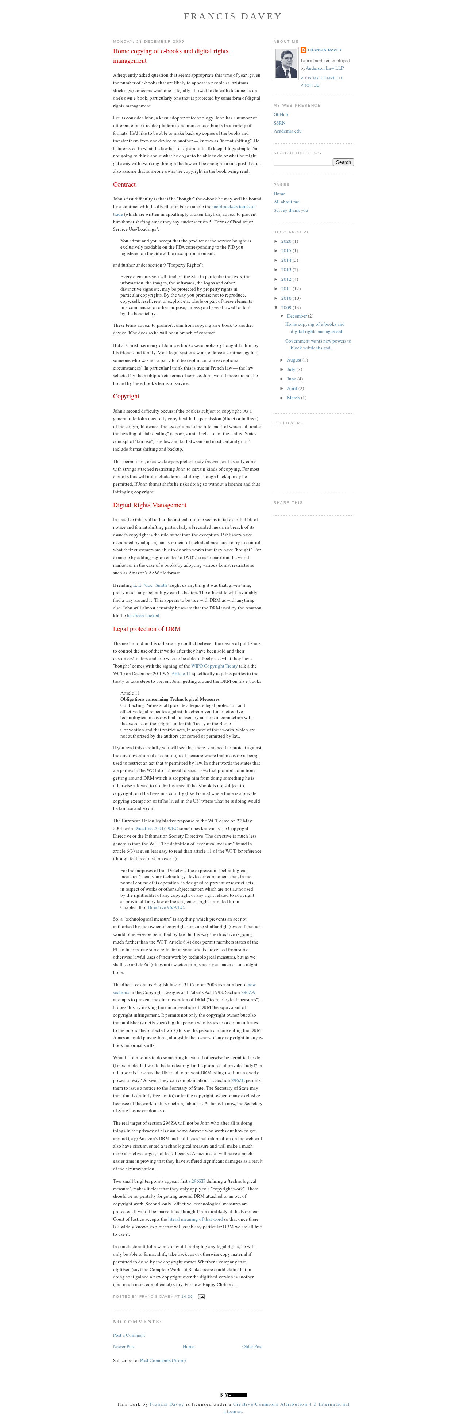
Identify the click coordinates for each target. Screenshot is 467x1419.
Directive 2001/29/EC (156, 828)
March (294, 397)
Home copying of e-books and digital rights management (170, 55)
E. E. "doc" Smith (150, 585)
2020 (287, 241)
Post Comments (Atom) (163, 1360)
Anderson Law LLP (324, 68)
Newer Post (124, 1346)
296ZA (248, 992)
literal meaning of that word (195, 1219)
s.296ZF (196, 1181)
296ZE (238, 1080)
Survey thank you (291, 210)
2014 (287, 260)
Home (188, 1346)
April (292, 388)
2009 (287, 307)
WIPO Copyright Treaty (214, 665)
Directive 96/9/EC (166, 907)
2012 (287, 279)
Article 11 (181, 673)
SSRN (279, 122)
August (294, 359)
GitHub (281, 114)
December (297, 316)
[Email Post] (200, 1296)
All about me (286, 201)
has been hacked (143, 615)
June (292, 378)
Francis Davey (233, 16)
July (292, 369)
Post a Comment (129, 1335)
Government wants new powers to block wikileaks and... (318, 344)
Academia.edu (288, 130)
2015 (287, 250)
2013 (287, 269)
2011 (287, 288)
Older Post (252, 1346)
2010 (287, 298)
